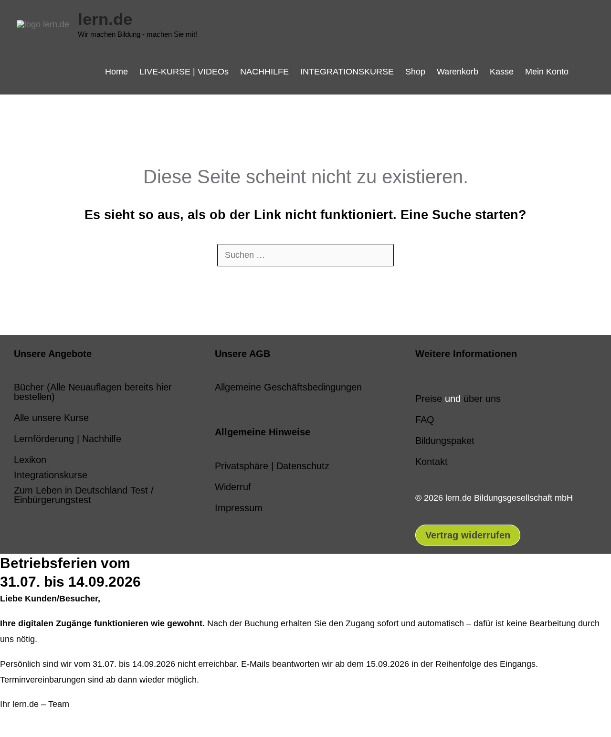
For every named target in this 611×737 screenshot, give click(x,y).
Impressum (239, 508)
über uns (482, 398)
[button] (584, 71)
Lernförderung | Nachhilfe (67, 438)
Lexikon (30, 459)
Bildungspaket (444, 440)
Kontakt (431, 461)
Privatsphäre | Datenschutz (272, 466)
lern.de (105, 19)
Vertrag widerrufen (467, 535)
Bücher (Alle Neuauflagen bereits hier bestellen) (93, 392)
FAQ (424, 419)
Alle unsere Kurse (51, 417)
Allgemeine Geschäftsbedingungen (288, 387)
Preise (428, 398)
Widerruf (233, 487)
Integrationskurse (50, 475)
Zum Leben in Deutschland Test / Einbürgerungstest (84, 495)
